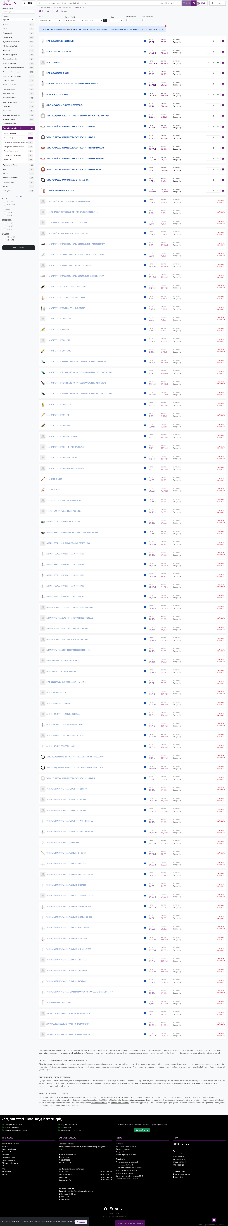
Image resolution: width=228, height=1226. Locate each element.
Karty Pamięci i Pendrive (17, 102)
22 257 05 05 (65, 1160)
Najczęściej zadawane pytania (126, 1146)
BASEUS (18, 173)
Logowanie (219, 3)
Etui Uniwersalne (17, 93)
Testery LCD (18, 191)
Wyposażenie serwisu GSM (62, 7)
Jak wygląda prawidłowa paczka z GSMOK (130, 1176)
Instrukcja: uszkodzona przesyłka (127, 1170)
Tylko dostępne (131, 16)
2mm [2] (10, 223)
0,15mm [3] (11, 237)
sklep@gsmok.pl (67, 1163)
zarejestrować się (68, 29)
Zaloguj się (177, 42)
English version (7, 1171)
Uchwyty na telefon (18, 124)
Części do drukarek (17, 85)
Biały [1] (9, 201)
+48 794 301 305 (106, 1180)
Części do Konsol (18, 80)
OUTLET (17, 29)
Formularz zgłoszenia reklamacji (127, 1162)
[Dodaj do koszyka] (223, 41)
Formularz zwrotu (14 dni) (124, 1165)
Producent (5, 16)
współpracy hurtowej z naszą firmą (149, 29)
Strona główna (44, 7)
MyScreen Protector (17, 182)
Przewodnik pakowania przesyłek (127, 1179)
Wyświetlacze (18, 37)
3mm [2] (10, 226)
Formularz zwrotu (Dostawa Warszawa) (129, 1168)
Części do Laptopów (18, 63)
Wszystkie (18, 159)
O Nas (4, 1166)
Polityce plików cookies (66, 1221)
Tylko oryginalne (147, 16)
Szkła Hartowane (18, 119)
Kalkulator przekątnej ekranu (126, 1155)
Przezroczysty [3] (13, 204)
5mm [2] (10, 229)
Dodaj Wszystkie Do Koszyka (130, 1223)
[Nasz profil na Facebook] (105, 1209)
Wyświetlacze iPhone (18, 165)
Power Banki (17, 111)
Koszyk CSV (120, 1152)
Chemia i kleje (17, 138)
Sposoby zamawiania (123, 1149)
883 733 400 (65, 1199)
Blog (3, 1168)
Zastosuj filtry (18, 247)
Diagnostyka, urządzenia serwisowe (17, 142)
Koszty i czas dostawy (9, 1149)
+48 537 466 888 (106, 1177)
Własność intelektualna (10, 1163)
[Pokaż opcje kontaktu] (16, 3)
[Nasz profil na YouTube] (117, 1209)
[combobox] (74, 20)
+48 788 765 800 (106, 1171)
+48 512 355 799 (106, 1174)
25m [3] (9, 212)
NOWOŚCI (18, 24)
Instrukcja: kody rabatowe (124, 1173)
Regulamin (5, 1146)
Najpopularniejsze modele (10, 1143)
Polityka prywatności (9, 1160)
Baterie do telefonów (18, 59)
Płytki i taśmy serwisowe (17, 155)
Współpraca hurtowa (9, 1152)
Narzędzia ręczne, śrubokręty (18, 147)
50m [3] (9, 215)
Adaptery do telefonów (17, 46)
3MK (17, 169)
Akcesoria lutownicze (17, 133)
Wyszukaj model (7, 8)
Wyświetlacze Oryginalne (18, 42)
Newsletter (5, 1155)
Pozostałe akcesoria (17, 151)
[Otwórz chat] (214, 1220)
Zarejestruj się (142, 1130)
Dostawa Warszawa (8, 1157)
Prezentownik (17, 33)
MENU (29, 3)
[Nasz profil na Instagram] (111, 1209)
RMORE (17, 186)
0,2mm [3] (10, 240)
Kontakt (4, 1174)
